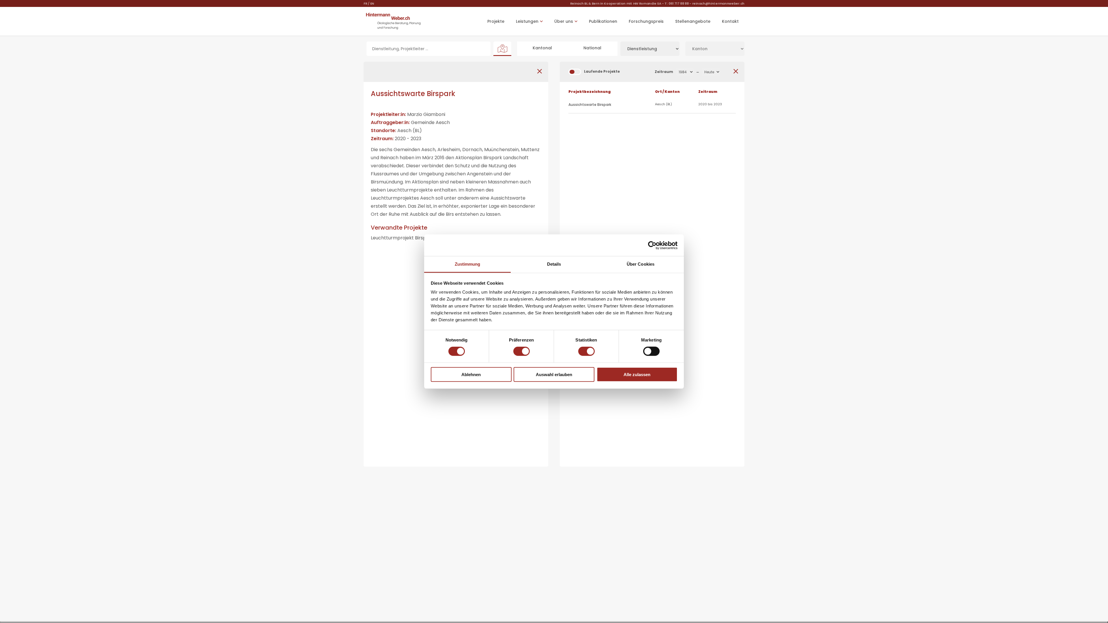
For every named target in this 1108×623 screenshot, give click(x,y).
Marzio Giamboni (426, 114)
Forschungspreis (646, 21)
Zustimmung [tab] (467, 264)
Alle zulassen (637, 374)
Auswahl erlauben (554, 374)
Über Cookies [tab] (640, 264)
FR (365, 3)
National (592, 48)
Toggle (574, 72)
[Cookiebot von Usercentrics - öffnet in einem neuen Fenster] (652, 245)
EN (372, 3)
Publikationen (603, 21)
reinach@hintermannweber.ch (718, 3)
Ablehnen (471, 374)
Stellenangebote (692, 21)
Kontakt (730, 21)
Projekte (495, 21)
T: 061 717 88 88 (676, 3)
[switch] (521, 351)
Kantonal (542, 48)
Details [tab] (554, 264)
